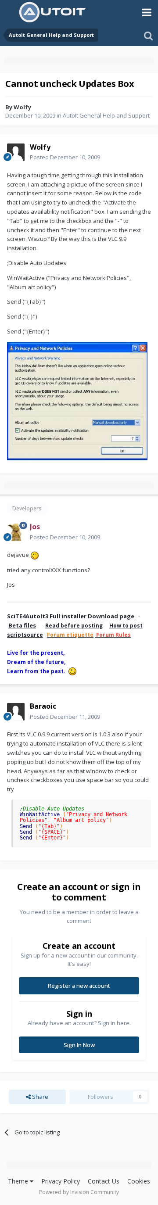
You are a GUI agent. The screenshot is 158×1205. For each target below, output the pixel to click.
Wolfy (22, 107)
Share (39, 1097)
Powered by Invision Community (79, 1192)
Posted (65, 157)
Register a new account (79, 986)
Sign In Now (79, 1045)
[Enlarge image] (34, 555)
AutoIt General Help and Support (106, 115)
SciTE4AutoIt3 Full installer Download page (71, 616)
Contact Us (103, 1181)
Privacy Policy (60, 1181)
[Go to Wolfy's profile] (16, 152)
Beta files (22, 625)
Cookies (138, 1181)
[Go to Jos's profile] (16, 532)
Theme (19, 1181)
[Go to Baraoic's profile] (16, 712)
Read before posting (74, 625)
